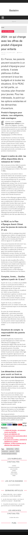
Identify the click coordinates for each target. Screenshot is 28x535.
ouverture (5, 451)
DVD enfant (14, 472)
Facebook (20, 407)
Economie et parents (14, 467)
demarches (10, 449)
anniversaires (6, 135)
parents (12, 451)
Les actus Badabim (7, 31)
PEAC (4, 171)
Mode (14, 475)
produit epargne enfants (9, 453)
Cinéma (14, 465)
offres (17, 449)
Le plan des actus (14, 517)
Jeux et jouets (14, 469)
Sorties (14, 470)
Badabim (14, 10)
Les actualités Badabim (14, 485)
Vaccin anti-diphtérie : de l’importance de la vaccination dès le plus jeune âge (15, 436)
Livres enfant (14, 474)
